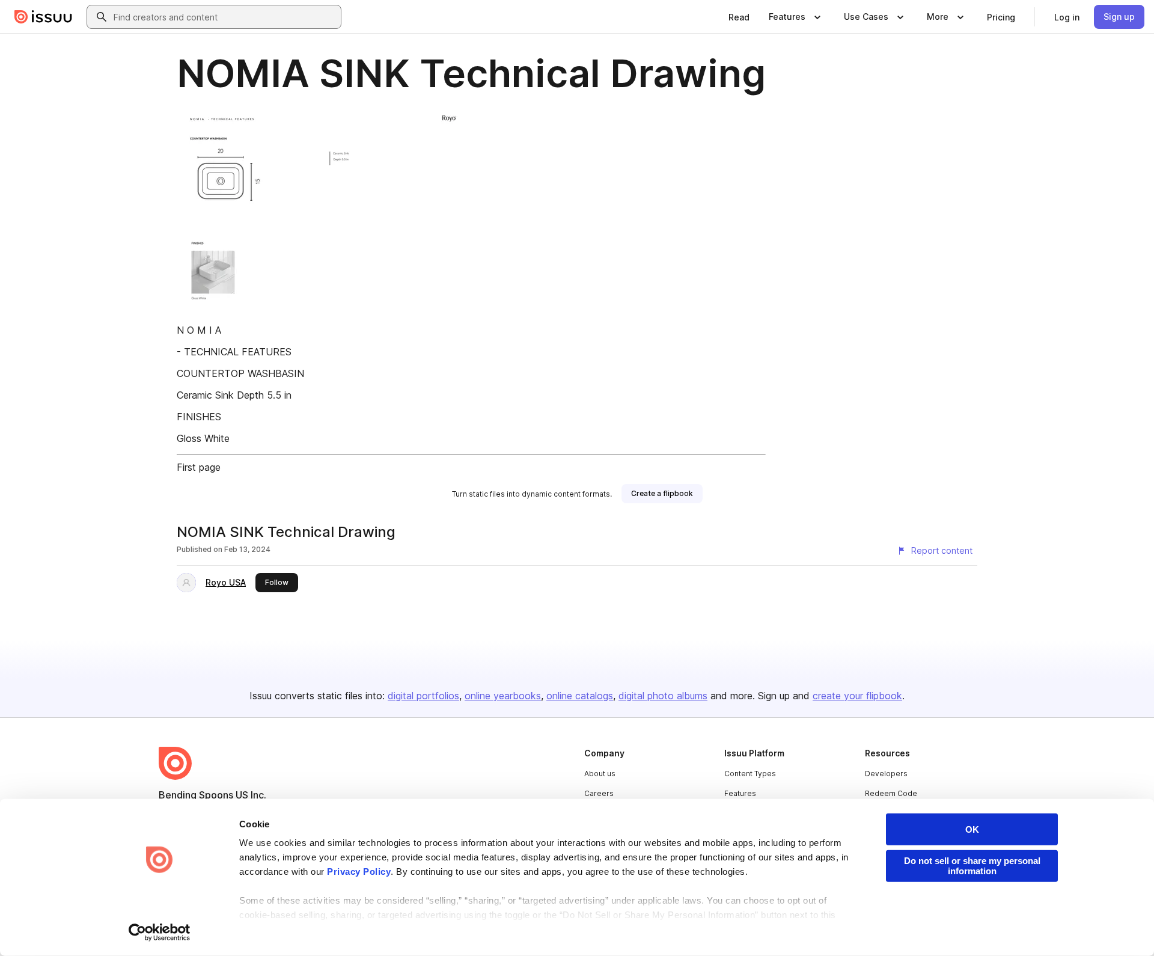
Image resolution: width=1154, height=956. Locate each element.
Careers (599, 793)
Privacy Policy (359, 871)
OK (972, 829)
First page (199, 467)
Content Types (750, 773)
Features (740, 793)
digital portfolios (423, 696)
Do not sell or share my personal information (972, 866)
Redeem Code (891, 793)
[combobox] (225, 16)
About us (599, 773)
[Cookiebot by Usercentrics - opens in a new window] (159, 933)
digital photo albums (662, 696)
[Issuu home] (43, 16)
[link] (739, 17)
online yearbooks (503, 696)
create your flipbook (857, 696)
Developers (886, 773)
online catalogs (579, 696)
